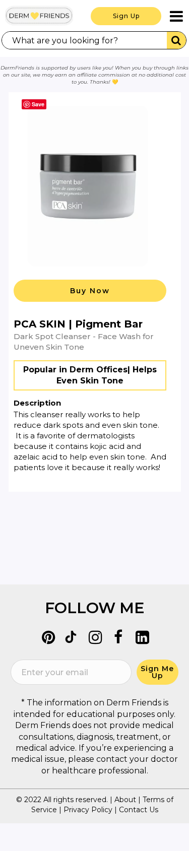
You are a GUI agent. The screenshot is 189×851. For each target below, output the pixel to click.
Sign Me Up (157, 672)
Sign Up (126, 16)
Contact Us (138, 809)
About (125, 799)
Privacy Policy (88, 809)
